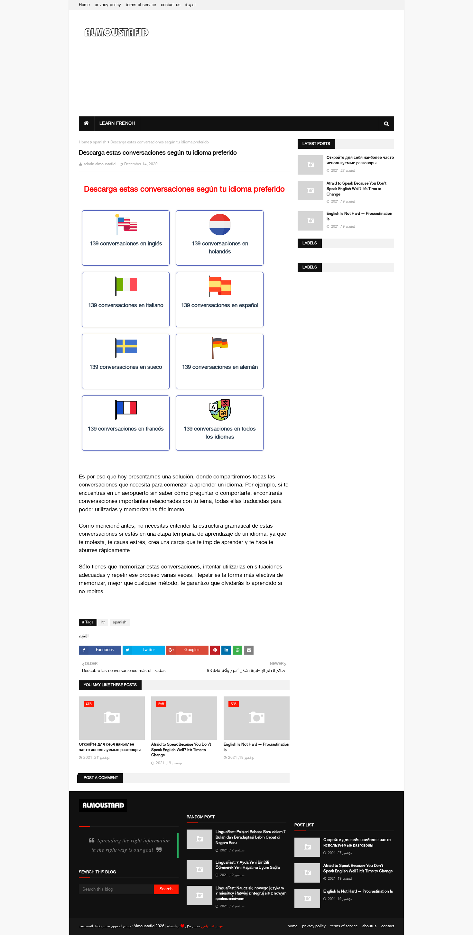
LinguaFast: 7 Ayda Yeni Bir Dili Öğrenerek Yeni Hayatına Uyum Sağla (248, 865)
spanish (100, 142)
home (292, 926)
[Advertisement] (277, 63)
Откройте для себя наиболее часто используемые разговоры (360, 161)
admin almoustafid (100, 164)
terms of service (141, 5)
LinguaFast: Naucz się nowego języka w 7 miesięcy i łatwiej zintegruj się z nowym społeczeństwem (251, 894)
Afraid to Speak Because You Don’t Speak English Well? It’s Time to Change (181, 750)
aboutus (369, 926)
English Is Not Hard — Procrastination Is (359, 217)
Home (84, 5)
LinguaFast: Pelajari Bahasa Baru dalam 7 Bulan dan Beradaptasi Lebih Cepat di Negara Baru (251, 837)
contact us (171, 5)
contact (387, 926)
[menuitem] (86, 123)
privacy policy (108, 5)
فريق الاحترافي (212, 926)
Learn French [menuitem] (117, 123)
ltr (103, 622)
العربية (190, 5)
